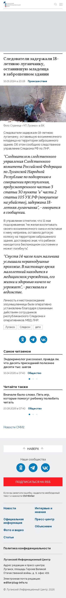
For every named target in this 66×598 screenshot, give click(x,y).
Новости (10, 508)
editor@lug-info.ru (15, 582)
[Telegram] (33, 339)
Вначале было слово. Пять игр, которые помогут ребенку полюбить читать (31, 398)
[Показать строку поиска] (55, 4)
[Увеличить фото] (33, 103)
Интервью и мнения (43, 510)
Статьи (9, 537)
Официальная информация (14, 521)
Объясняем (43, 526)
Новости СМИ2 (14, 427)
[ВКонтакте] (43, 339)
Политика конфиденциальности (27, 548)
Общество (34, 373)
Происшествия (37, 81)
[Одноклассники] (22, 339)
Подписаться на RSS (33, 482)
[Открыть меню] (61, 4)
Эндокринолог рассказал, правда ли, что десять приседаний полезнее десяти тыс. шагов (31, 363)
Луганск (10, 327)
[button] (29, 379)
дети (38, 327)
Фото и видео (14, 530)
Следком (25, 327)
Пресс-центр (44, 519)
